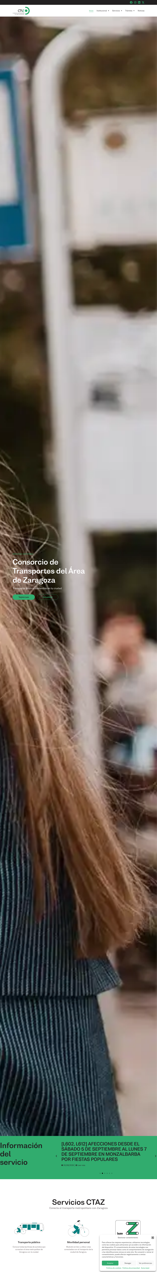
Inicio (91, 11)
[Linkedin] (139, 2)
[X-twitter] (143, 2)
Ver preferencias (145, 1263)
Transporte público (29, 1242)
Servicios (116, 11)
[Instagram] (135, 2)
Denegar (128, 1263)
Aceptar (110, 1263)
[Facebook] (131, 2)
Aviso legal (145, 1268)
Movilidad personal (78, 1242)
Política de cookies (113, 1268)
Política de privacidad (131, 1268)
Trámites (128, 11)
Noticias (141, 11)
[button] (153, 1238)
